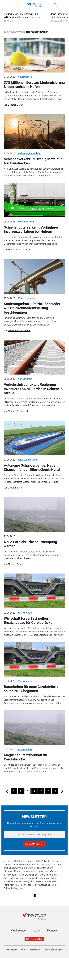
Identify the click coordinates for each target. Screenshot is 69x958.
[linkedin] (34, 895)
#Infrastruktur (24, 379)
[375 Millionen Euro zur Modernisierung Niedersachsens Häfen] (34, 55)
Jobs (37, 930)
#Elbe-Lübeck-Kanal (27, 459)
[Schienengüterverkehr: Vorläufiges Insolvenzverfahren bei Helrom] (34, 200)
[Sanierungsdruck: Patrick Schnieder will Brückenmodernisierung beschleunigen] (34, 276)
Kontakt (52, 930)
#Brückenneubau (26, 298)
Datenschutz (34, 950)
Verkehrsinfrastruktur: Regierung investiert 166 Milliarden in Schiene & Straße (33, 389)
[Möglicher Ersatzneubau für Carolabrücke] (34, 727)
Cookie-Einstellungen (53, 950)
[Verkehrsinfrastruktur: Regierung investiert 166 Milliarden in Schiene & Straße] (34, 357)
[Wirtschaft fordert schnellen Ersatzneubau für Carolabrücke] (34, 591)
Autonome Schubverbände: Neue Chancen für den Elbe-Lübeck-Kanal (32, 467)
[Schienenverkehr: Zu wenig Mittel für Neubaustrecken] (34, 131)
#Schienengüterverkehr (29, 153)
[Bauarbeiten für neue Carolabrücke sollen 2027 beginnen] (34, 659)
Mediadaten (18, 930)
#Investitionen (24, 77)
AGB (23, 950)
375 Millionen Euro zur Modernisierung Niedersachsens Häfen (34, 85)
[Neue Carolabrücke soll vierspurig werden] (34, 514)
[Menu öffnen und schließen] (5, 5)
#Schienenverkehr (26, 221)
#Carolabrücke (24, 612)
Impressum (12, 950)
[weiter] (62, 791)
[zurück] (7, 791)
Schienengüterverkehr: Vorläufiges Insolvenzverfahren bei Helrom (31, 229)
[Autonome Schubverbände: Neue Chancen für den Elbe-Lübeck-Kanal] (34, 438)
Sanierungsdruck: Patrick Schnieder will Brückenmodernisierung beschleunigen (32, 308)
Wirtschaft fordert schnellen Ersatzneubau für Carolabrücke (28, 620)
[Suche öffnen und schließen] (54, 5)
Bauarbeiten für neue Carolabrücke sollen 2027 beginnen (31, 689)
